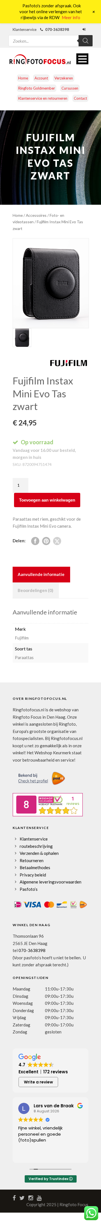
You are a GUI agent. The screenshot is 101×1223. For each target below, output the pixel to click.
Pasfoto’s (29, 889)
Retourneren (31, 860)
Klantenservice (34, 838)
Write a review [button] (38, 1082)
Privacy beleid (33, 874)
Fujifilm (22, 637)
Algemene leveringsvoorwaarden (50, 881)
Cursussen (69, 88)
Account (41, 78)
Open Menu (82, 58)
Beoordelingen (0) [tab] (35, 590)
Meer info (71, 17)
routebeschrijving (36, 846)
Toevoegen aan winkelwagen (47, 500)
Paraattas (24, 657)
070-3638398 (32, 950)
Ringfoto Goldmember (36, 88)
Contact (80, 98)
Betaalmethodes (35, 867)
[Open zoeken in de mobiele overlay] (50, 37)
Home (23, 78)
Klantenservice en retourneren (42, 98)
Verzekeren (63, 78)
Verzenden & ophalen (39, 853)
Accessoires (36, 215)
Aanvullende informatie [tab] (41, 574)
